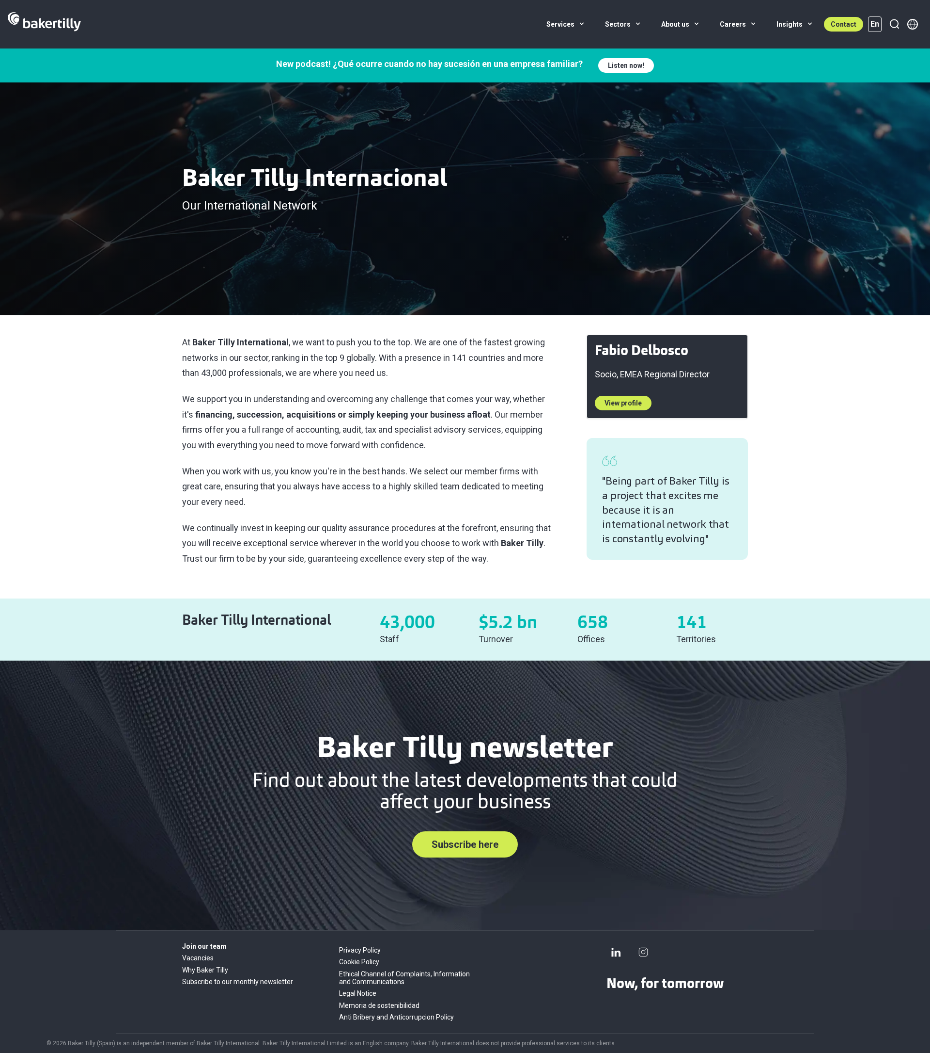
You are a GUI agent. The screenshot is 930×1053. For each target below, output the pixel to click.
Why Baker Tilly (205, 970)
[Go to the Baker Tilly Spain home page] (44, 24)
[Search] (894, 24)
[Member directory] (912, 24)
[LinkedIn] (616, 952)
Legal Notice (357, 993)
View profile (623, 403)
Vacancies (198, 958)
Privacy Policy (360, 950)
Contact (843, 24)
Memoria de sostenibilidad (379, 1005)
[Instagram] (643, 952)
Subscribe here (465, 844)
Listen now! (626, 65)
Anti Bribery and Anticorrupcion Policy (396, 1017)
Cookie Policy (359, 962)
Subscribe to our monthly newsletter (237, 982)
